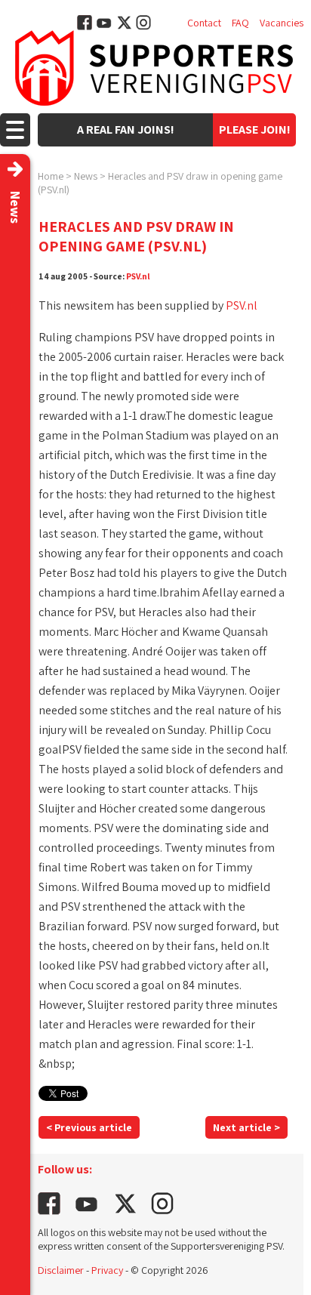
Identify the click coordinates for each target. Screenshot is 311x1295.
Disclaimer (61, 1270)
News (85, 176)
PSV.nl (138, 276)
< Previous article (89, 1127)
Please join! (255, 129)
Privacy (107, 1270)
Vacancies (281, 22)
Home (50, 176)
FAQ (240, 22)
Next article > (246, 1127)
